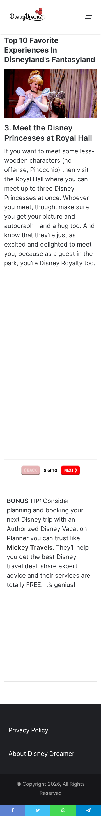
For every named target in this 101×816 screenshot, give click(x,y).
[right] (70, 470)
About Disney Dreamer (41, 753)
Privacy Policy (28, 730)
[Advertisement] (50, 400)
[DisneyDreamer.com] (28, 15)
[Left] (31, 470)
